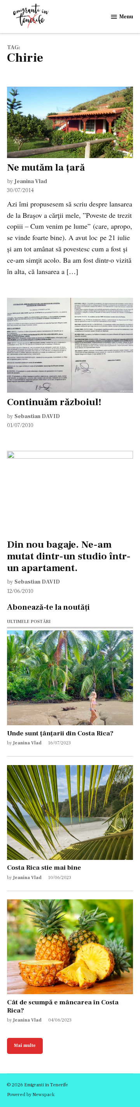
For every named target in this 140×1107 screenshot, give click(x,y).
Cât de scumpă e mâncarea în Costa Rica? (63, 1006)
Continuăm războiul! (54, 402)
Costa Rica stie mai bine (44, 867)
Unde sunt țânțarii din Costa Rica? (60, 733)
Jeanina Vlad (30, 181)
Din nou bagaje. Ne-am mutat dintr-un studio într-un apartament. (69, 556)
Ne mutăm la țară (46, 167)
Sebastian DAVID (37, 416)
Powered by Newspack (30, 1094)
